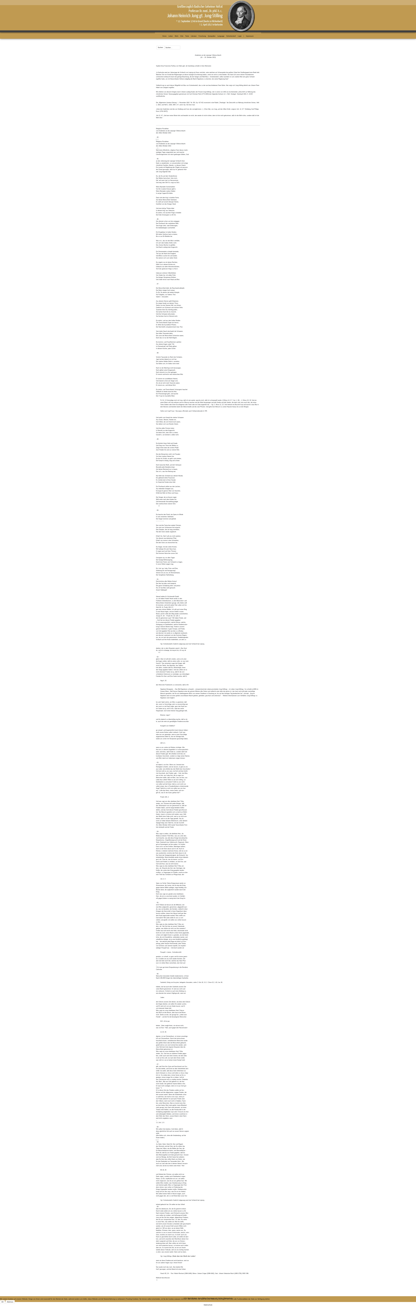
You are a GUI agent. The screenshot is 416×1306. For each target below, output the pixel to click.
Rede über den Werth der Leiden (184, 1256)
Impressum (250, 36)
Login (240, 36)
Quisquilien (211, 36)
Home (164, 36)
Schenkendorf (231, 36)
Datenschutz (208, 1305)
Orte (181, 36)
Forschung (202, 36)
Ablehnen (10, 1302)
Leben (170, 36)
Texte (187, 36)
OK (2, 1302)
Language (220, 36)
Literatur (194, 36)
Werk (176, 36)
